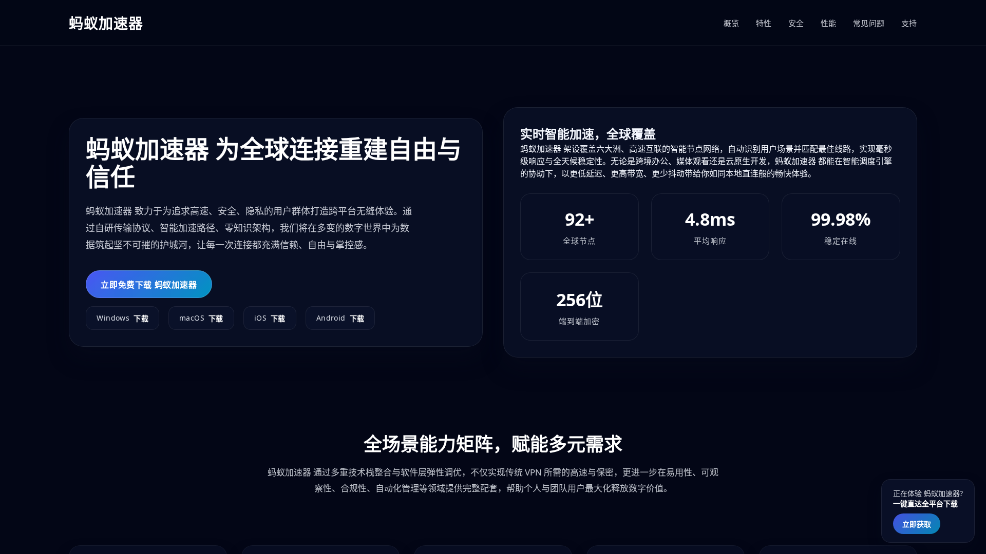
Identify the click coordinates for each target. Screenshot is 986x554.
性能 (829, 23)
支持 (909, 23)
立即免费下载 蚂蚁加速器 (149, 284)
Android (340, 318)
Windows (122, 318)
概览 (732, 23)
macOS (201, 318)
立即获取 (916, 524)
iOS (270, 318)
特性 (764, 23)
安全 (796, 23)
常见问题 (869, 23)
